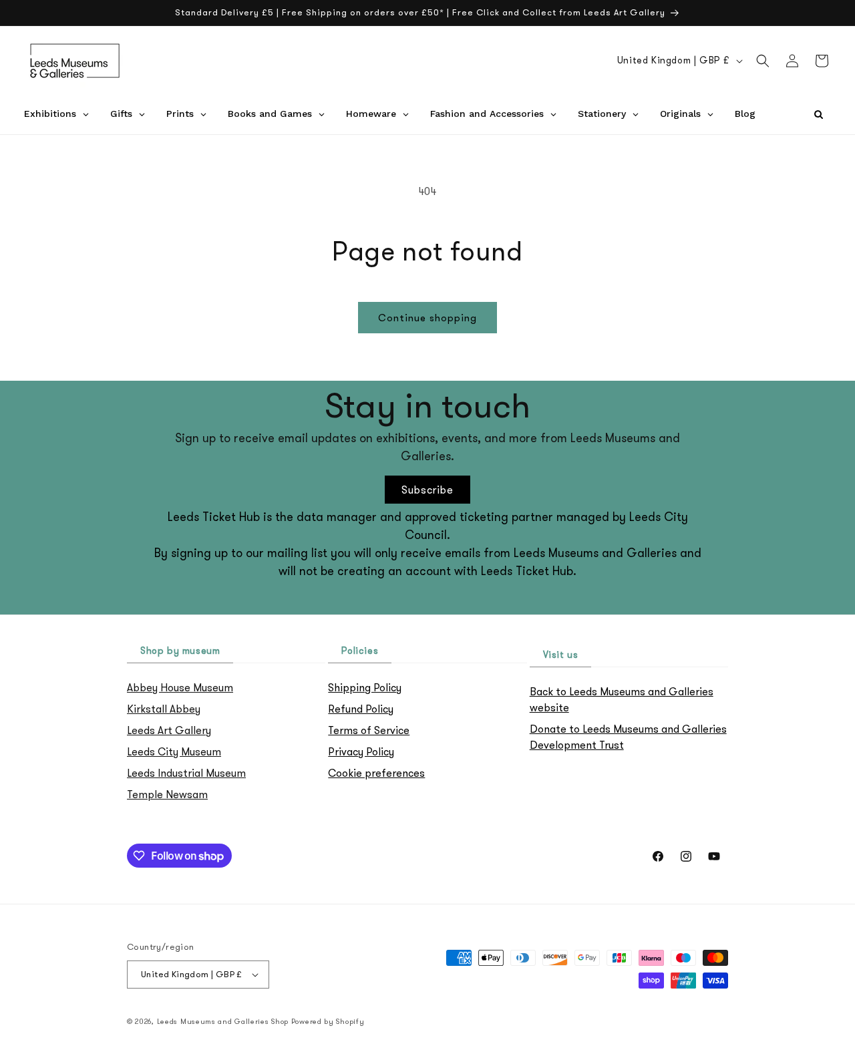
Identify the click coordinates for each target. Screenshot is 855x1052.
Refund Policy (360, 708)
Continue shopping (427, 317)
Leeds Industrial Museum (186, 772)
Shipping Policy (364, 687)
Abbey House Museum (180, 687)
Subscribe (427, 489)
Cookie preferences (376, 772)
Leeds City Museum (174, 751)
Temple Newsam (167, 794)
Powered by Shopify (328, 1021)
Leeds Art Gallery (169, 730)
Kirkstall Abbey (163, 708)
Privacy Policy (361, 751)
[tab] (180, 651)
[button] (763, 60)
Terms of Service (368, 730)
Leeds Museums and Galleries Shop (223, 1021)
